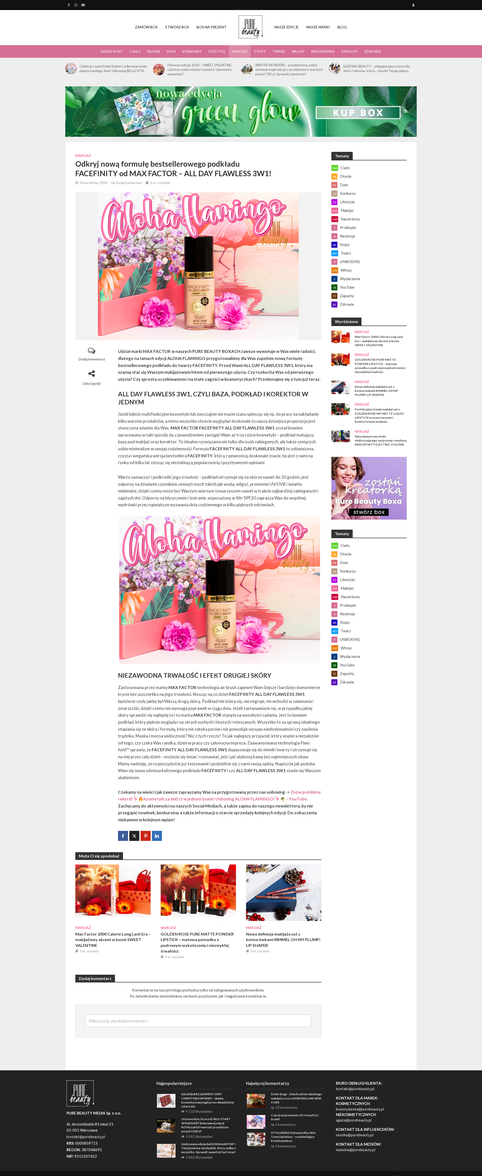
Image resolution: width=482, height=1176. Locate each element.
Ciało (135, 51)
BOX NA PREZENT (211, 27)
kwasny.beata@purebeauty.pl (360, 1109)
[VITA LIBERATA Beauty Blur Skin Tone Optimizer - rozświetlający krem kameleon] (256, 1139)
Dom (171, 51)
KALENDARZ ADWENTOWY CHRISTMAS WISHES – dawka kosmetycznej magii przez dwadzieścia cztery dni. (207, 1100)
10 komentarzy (286, 1107)
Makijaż (240, 51)
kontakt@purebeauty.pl (355, 1088)
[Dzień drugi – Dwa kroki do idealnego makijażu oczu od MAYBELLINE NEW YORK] (256, 1100)
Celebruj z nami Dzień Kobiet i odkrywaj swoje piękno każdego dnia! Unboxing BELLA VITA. (113, 68)
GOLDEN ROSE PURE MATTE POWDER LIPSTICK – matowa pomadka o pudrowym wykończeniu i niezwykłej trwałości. (197, 942)
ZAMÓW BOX (146, 27)
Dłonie (153, 51)
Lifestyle (216, 51)
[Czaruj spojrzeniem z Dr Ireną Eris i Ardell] (256, 1121)
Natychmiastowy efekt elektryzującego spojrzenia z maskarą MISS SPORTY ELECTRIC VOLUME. (380, 441)
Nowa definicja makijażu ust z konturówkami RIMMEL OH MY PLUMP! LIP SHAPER (283, 940)
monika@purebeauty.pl (355, 1135)
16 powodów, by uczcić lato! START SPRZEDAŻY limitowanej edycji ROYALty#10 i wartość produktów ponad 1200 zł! (206, 1125)
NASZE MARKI (318, 27)
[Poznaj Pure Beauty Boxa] (241, 111)
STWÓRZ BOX (177, 27)
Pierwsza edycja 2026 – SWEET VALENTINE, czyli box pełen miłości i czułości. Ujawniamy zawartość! (199, 69)
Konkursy (192, 51)
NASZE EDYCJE (286, 27)
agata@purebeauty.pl (354, 1120)
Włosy (298, 51)
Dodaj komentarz (129, 182)
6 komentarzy (285, 1125)
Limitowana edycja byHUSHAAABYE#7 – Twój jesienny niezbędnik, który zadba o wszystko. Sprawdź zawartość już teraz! (209, 1148)
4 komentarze (285, 1146)
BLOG (342, 27)
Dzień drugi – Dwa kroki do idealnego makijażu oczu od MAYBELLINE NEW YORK (296, 1098)
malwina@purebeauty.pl (355, 1149)
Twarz (278, 51)
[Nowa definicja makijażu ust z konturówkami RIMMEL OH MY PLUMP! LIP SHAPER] (283, 892)
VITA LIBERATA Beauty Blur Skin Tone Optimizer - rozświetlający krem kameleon (293, 1137)
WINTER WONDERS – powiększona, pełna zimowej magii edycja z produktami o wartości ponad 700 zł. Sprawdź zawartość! (289, 69)
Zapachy (349, 51)
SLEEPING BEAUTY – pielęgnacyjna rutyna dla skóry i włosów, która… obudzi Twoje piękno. (376, 68)
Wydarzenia (323, 51)
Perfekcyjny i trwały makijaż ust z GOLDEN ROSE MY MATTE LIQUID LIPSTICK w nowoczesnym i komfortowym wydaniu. (379, 415)
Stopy (260, 51)
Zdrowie (372, 51)
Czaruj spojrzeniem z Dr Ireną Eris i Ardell (295, 1117)
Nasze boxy (112, 51)
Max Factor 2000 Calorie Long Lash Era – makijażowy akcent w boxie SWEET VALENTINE (113, 940)
